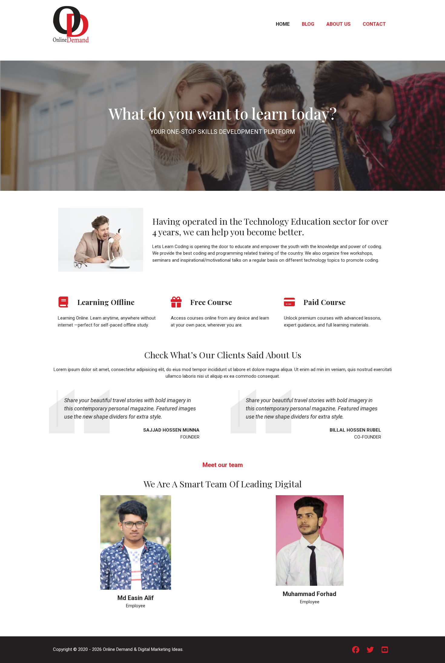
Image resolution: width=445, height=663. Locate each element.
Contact (374, 24)
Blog (308, 24)
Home (283, 24)
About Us (338, 24)
